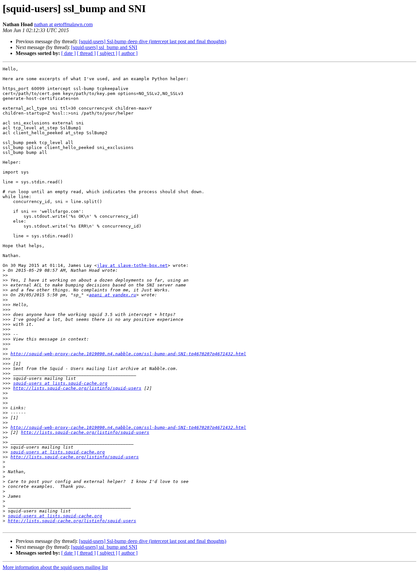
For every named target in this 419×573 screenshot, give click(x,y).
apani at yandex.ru (112, 294)
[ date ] (68, 53)
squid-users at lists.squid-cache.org (60, 383)
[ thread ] (86, 53)
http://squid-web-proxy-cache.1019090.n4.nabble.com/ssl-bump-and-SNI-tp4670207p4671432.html (128, 353)
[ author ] (127, 53)
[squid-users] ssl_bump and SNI (104, 47)
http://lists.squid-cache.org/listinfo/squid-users (77, 388)
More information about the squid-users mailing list (55, 567)
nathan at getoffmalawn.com (63, 24)
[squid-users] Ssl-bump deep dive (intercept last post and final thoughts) (152, 41)
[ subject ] (107, 53)
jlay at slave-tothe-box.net (132, 265)
